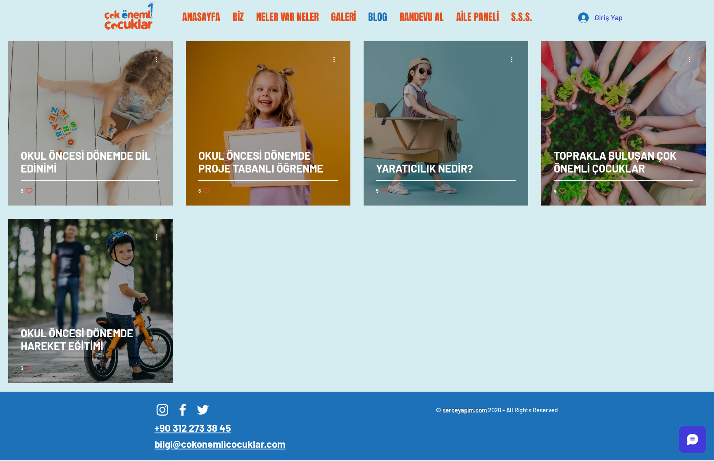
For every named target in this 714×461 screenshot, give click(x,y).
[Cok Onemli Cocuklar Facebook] (182, 410)
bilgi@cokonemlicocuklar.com (220, 444)
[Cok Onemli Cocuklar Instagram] (162, 410)
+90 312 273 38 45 (193, 428)
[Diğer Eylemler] (159, 59)
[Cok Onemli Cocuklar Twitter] (203, 410)
